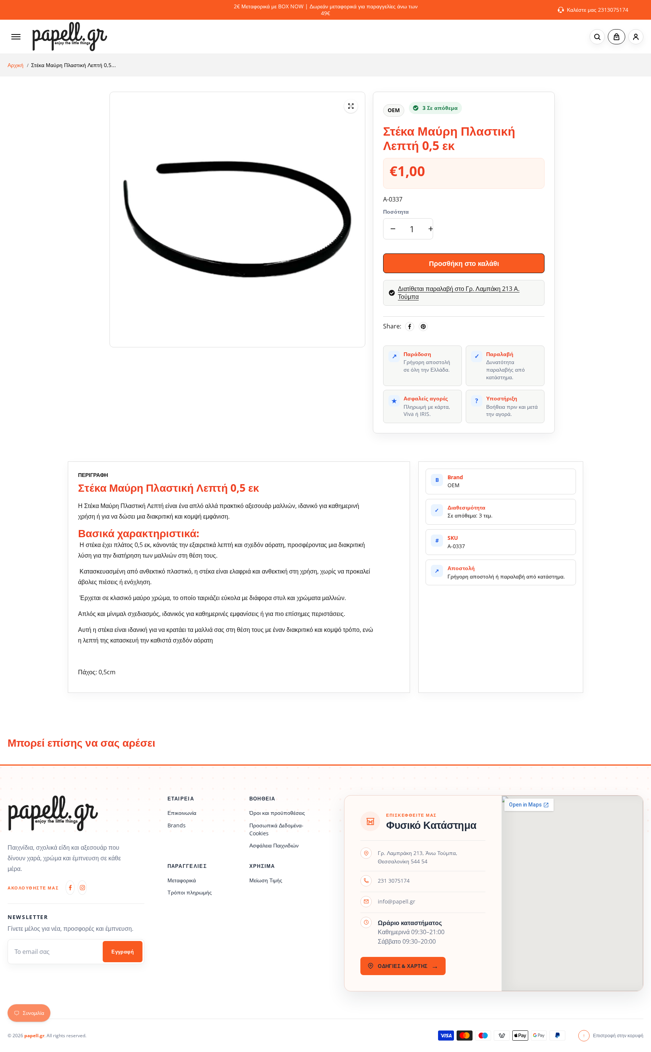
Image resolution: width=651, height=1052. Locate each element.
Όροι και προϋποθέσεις (277, 812)
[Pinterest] (423, 326)
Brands (176, 825)
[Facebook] (409, 326)
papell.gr (34, 1035)
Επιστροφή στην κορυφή (613, 1035)
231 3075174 (394, 880)
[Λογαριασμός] (635, 36)
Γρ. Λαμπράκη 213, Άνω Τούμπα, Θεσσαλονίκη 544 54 (417, 857)
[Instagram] (82, 887)
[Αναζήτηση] (597, 36)
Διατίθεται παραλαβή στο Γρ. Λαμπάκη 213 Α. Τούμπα (459, 293)
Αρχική (15, 65)
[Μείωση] (392, 229)
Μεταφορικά (181, 880)
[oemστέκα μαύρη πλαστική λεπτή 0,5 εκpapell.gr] (351, 106)
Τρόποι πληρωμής (189, 892)
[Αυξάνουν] (430, 229)
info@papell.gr (396, 901)
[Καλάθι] (616, 36)
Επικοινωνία (181, 812)
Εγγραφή (122, 952)
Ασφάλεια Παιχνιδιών (274, 845)
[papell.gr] (70, 36)
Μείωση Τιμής (265, 880)
